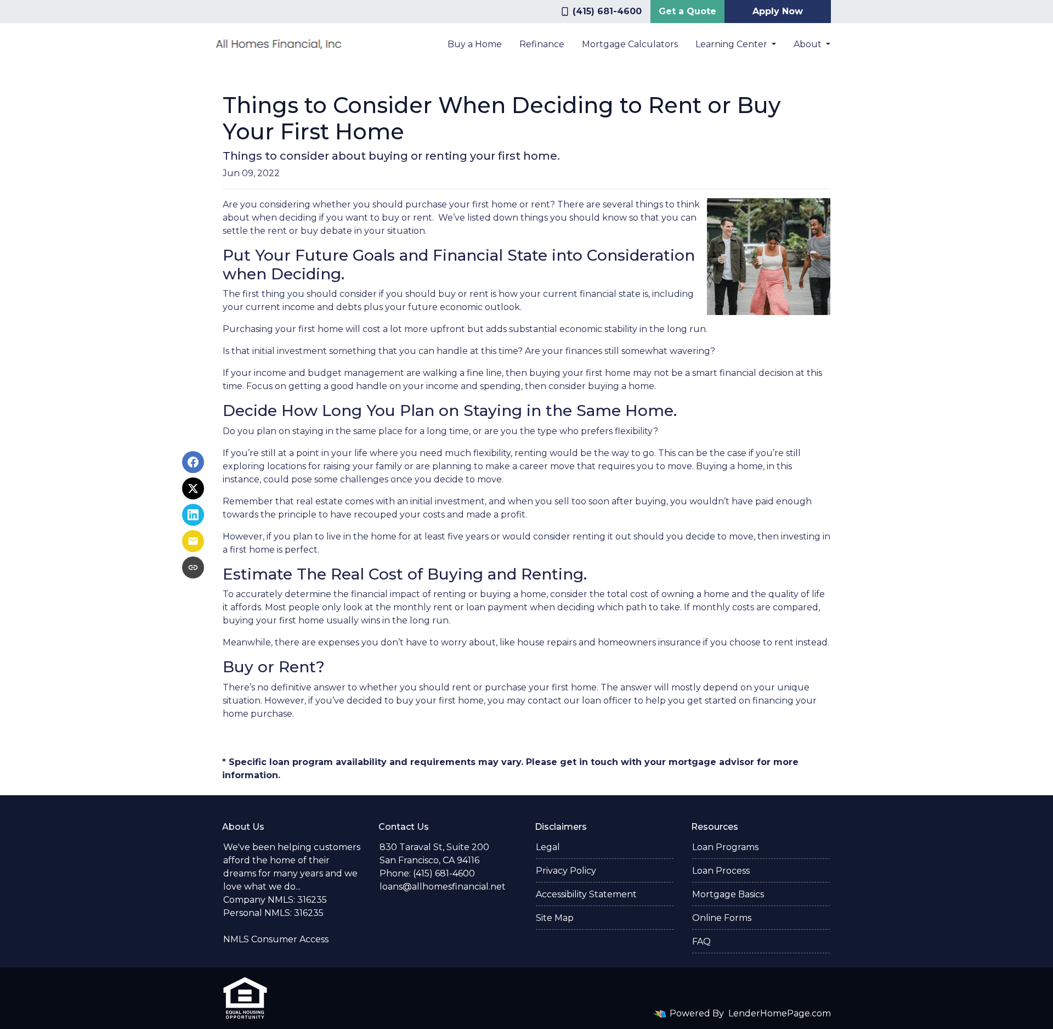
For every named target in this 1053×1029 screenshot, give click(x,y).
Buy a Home (475, 44)
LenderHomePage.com (779, 1013)
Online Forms (721, 918)
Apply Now (777, 11)
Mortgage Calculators (630, 44)
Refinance (541, 44)
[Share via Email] (193, 541)
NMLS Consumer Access (276, 939)
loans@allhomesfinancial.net (443, 886)
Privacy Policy (566, 870)
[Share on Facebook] (193, 462)
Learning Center (732, 44)
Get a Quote (687, 11)
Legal (548, 847)
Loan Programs (725, 847)
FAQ (701, 941)
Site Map (555, 918)
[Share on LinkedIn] (193, 515)
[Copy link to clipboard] (193, 567)
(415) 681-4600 (607, 11)
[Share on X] (193, 488)
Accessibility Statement (586, 894)
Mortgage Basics (728, 894)
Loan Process (721, 870)
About (809, 44)
